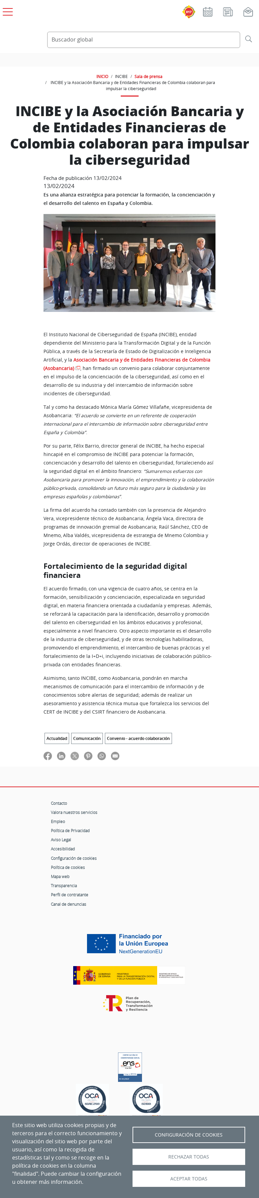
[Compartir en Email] (115, 755)
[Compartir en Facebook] (48, 755)
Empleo (58, 821)
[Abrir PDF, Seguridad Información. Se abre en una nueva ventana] (92, 1101)
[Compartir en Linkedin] (61, 755)
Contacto (59, 803)
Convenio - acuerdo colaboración (138, 738)
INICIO (102, 76)
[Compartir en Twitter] (74, 755)
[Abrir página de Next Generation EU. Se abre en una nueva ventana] (129, 946)
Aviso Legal (61, 839)
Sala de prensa (149, 76)
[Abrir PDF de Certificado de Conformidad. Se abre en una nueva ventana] (130, 1065)
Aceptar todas (188, 1179)
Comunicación (87, 738)
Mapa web (60, 876)
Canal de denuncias (68, 904)
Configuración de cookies (74, 858)
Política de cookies (68, 867)
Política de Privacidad (70, 830)
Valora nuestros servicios (74, 812)
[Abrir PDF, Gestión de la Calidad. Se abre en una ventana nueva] (146, 1101)
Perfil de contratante (69, 894)
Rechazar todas (188, 1157)
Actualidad (57, 738)
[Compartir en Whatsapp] (101, 755)
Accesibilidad (63, 848)
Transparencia (64, 885)
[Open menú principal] (7, 10)
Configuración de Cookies (189, 1135)
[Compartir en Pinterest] (88, 755)
